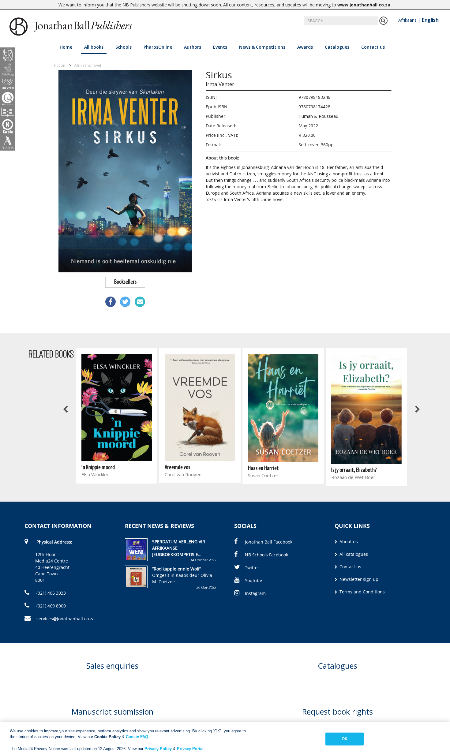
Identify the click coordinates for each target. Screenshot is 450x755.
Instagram (255, 593)
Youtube (253, 580)
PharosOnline (158, 47)
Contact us (373, 47)
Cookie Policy (107, 736)
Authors (192, 47)
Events (220, 47)
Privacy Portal (190, 748)
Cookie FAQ (137, 736)
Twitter (252, 567)
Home (66, 47)
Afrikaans (407, 20)
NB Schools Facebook (266, 555)
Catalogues (337, 47)
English (430, 20)
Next (417, 410)
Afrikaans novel (87, 65)
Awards (305, 47)
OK (344, 739)
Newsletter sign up (358, 579)
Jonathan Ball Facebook (268, 542)
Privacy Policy (158, 748)
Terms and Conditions (361, 592)
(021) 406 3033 (50, 593)
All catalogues (353, 554)
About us (348, 541)
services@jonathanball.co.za (65, 619)
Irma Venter (220, 84)
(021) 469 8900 (50, 606)
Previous (66, 410)
